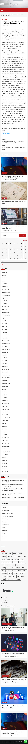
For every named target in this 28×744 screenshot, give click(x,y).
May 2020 (4, 463)
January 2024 (5, 337)
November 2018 (6, 471)
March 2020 (5, 469)
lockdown (18, 570)
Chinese (3, 559)
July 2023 (4, 355)
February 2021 (5, 437)
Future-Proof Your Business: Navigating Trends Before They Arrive (12, 485)
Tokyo (22, 576)
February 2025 (5, 306)
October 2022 (5, 380)
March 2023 (5, 366)
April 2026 (4, 283)
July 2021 (4, 423)
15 (21, 252)
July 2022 (4, 389)
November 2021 (6, 412)
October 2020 (5, 449)
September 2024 (6, 315)
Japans (3, 570)
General (4, 527)
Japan (23, 567)
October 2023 (5, 346)
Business (4, 556)
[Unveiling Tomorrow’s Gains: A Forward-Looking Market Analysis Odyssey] (14, 166)
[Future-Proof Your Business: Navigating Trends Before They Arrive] (14, 643)
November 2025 (6, 292)
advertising (4, 553)
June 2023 (4, 357)
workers (13, 579)
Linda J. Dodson (5, 25)
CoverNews (16, 741)
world (18, 579)
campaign (10, 556)
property (22, 573)
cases (15, 556)
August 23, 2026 (13, 205)
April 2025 (4, 303)
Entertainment (5, 524)
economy (15, 562)
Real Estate (4, 536)
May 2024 (4, 326)
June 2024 (4, 323)
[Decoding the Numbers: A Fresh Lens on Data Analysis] (14, 191)
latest (12, 570)
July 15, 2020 (12, 25)
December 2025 (5, 289)
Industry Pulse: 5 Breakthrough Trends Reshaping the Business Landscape (13, 489)
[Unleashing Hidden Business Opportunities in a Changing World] (14, 617)
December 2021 (5, 409)
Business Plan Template (7, 516)
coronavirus (10, 559)
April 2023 (4, 363)
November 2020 (6, 446)
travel (3, 579)
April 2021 (4, 432)
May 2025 (4, 300)
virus (8, 579)
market (24, 570)
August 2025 (5, 298)
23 (25, 255)
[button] (2, 9)
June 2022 (4, 392)
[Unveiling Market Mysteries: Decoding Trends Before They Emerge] (14, 216)
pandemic (16, 573)
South (9, 576)
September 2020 (6, 451)
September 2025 (6, 295)
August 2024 (5, 318)
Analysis (4, 19)
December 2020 (5, 443)
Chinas (24, 556)
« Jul (2, 264)
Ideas (8, 567)
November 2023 (6, 343)
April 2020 (4, 466)
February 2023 (5, 369)
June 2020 (4, 460)
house (3, 567)
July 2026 (4, 275)
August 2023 (5, 352)
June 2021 (4, 426)
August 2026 (5, 272)
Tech (14, 576)
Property (4, 533)
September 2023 (6, 349)
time (18, 576)
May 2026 (4, 280)
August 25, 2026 (13, 179)
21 (17, 255)
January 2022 (5, 406)
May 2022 (4, 394)
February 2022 (5, 403)
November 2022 (6, 377)
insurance (17, 567)
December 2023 (5, 340)
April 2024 (4, 329)
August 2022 (5, 386)
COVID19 (17, 559)
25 (6, 258)
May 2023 (4, 360)
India (12, 567)
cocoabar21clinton (5, 600)
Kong (8, 570)
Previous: (13, 141)
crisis (22, 559)
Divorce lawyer (5, 519)
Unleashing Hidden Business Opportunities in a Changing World (13, 481)
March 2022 (5, 400)
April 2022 (4, 397)
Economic (4, 521)
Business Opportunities (7, 513)
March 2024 (5, 332)
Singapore (4, 576)
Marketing (4, 530)
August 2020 (5, 454)
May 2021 (4, 429)
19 (10, 255)
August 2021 (5, 420)
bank (10, 553)
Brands (20, 553)
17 (2, 255)
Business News (5, 510)
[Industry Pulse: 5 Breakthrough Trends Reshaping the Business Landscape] (14, 669)
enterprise (22, 562)
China (19, 556)
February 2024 (5, 335)
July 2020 (4, 457)
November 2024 (6, 312)
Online (10, 573)
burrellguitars (4, 602)
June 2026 (4, 278)
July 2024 (4, 320)
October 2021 (5, 414)
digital (3, 562)
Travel (3, 539)
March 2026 (5, 286)
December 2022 (5, 375)
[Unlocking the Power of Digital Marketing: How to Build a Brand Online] (14, 695)
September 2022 (6, 383)
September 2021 (6, 417)
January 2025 (5, 309)
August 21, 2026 (13, 230)
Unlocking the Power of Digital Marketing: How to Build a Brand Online (13, 494)
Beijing (15, 553)
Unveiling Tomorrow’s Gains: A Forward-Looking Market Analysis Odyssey (13, 498)
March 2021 (5, 434)
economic (9, 562)
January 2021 (5, 440)
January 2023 (5, 372)
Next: (13, 147)
